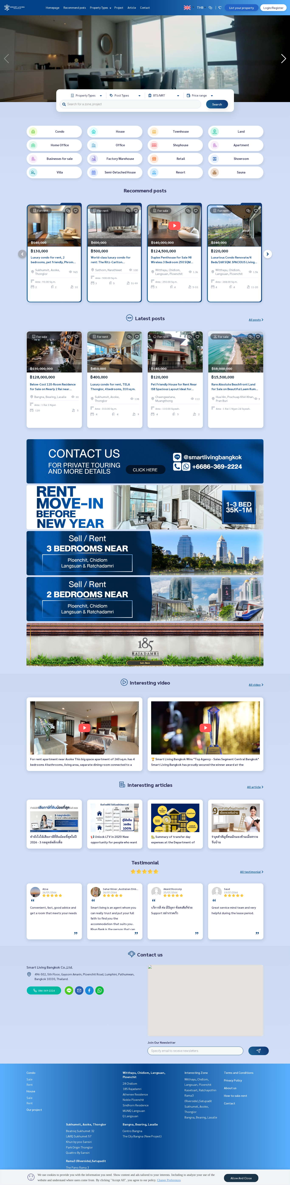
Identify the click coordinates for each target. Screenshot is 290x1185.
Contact (145, 7)
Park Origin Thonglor (79, 1147)
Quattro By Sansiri (78, 1152)
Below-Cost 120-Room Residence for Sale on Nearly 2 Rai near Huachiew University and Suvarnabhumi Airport (53, 386)
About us (230, 1088)
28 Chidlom (130, 1083)
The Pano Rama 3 (77, 1167)
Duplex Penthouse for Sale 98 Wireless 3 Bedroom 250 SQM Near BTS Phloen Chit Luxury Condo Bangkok (171, 259)
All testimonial (250, 872)
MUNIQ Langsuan (134, 1111)
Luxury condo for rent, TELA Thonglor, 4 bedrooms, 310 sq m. (112, 386)
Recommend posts (74, 7)
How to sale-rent (235, 1095)
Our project (34, 1109)
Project (118, 7)
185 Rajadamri (132, 1089)
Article (132, 7)
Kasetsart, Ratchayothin (200, 1090)
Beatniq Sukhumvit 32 (80, 1131)
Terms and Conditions (238, 1072)
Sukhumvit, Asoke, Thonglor (86, 1124)
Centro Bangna (132, 1131)
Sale (29, 1079)
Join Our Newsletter (162, 1042)
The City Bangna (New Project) (142, 1136)
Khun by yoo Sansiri (79, 1142)
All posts (255, 319)
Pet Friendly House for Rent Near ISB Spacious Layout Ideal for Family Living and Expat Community (174, 386)
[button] (283, 58)
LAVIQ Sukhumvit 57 (79, 1136)
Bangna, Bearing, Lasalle (140, 1124)
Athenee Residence (135, 1094)
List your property (241, 8)
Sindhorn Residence (136, 1105)
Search (217, 104)
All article (254, 787)
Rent (30, 1084)
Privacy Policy (233, 1080)
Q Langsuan (130, 1116)
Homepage (52, 7)
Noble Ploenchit (133, 1099)
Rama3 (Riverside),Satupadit (86, 1161)
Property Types (99, 7)
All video (255, 684)
